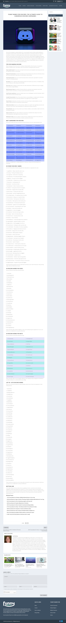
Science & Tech (52, 612)
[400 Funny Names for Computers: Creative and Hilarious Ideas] (41, 560)
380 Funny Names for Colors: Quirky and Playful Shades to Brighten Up (20, 510)
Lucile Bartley (15, 536)
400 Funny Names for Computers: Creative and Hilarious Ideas (19, 508)
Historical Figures (53, 607)
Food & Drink (38, 5)
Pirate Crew (45, 5)
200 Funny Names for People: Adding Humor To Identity (17, 503)
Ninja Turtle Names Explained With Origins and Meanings (59, 41)
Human (24, 5)
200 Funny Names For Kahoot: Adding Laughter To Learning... (19, 1)
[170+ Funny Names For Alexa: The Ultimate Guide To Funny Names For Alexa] (20, 560)
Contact (36, 607)
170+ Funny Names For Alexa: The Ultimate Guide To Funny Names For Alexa (22, 506)
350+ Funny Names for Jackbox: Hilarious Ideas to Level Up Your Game (20, 512)
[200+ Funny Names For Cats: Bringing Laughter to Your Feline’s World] (9, 560)
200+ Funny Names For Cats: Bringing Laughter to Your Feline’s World (9, 565)
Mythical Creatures (53, 610)
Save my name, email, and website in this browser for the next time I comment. (18, 589)
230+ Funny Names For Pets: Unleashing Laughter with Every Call (19, 501)
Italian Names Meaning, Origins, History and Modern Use (59, 48)
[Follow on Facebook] (60, 621)
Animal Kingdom (30, 5)
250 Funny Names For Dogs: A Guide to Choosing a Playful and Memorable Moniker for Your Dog (25, 499)
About (36, 605)
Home (20, 5)
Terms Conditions (38, 610)
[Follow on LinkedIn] (62, 621)
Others (60, 5)
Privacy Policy (37, 612)
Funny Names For (9, 621)
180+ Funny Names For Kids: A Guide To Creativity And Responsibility (20, 505)
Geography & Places (53, 5)
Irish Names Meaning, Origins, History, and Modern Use (59, 35)
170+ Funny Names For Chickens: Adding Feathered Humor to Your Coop (21, 497)
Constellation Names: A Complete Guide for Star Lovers (30, 565)
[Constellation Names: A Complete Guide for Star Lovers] (31, 560)
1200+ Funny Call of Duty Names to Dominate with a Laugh (18, 514)
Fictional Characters (53, 605)
